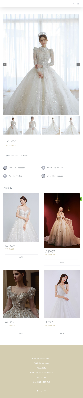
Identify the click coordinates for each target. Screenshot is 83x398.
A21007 (50, 251)
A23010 (50, 322)
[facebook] (37, 390)
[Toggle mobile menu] (78, 4)
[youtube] (45, 390)
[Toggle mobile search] (74, 4)
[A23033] (21, 294)
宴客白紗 (24, 155)
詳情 (22, 257)
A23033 (10, 322)
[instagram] (41, 390)
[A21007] (62, 220)
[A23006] (21, 217)
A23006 (10, 245)
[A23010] (62, 294)
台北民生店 (15, 155)
